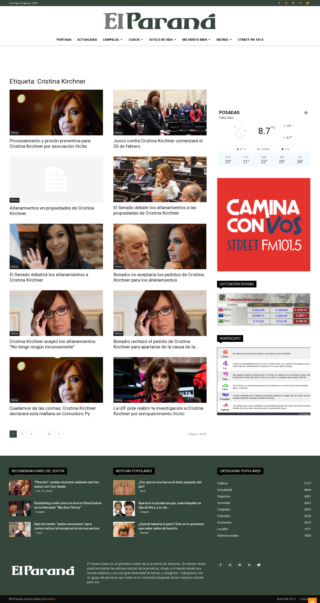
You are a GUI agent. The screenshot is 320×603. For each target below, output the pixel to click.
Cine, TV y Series (43, 490)
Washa (51, 599)
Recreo (222, 39)
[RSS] (300, 3)
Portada (64, 39)
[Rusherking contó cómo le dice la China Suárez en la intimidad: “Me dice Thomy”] (20, 508)
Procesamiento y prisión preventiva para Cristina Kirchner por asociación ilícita (50, 143)
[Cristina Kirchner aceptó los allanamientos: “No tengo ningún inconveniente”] (56, 313)
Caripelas (111, 39)
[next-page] (59, 434)
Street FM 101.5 (250, 39)
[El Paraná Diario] (160, 20)
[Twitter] (308, 3)
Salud (143, 490)
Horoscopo (304, 413)
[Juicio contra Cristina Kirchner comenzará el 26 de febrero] (160, 112)
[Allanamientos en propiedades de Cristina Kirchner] (56, 179)
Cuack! (134, 39)
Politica (14, 132)
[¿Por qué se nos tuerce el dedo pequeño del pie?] (124, 487)
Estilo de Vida (161, 39)
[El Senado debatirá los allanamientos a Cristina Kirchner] (56, 246)
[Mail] (293, 3)
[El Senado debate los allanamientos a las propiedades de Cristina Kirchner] (160, 179)
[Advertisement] (160, 60)
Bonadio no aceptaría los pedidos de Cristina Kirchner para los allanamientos (158, 277)
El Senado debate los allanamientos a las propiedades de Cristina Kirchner (154, 210)
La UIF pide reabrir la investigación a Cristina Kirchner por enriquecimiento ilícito (158, 411)
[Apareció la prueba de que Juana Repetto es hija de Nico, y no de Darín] (124, 508)
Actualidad (87, 39)
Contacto (305, 599)
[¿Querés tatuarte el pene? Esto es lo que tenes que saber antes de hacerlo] (124, 529)
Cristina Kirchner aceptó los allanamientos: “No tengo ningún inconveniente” (53, 344)
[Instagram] (286, 3)
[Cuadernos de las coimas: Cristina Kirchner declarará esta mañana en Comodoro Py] (56, 380)
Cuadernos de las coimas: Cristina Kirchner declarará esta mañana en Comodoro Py (53, 411)
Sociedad (144, 532)
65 (49, 434)
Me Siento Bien (194, 39)
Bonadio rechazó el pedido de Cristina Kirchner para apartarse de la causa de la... (155, 344)
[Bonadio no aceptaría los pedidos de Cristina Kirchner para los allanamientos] (160, 246)
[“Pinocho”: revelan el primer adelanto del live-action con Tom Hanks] (20, 487)
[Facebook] (279, 3)
